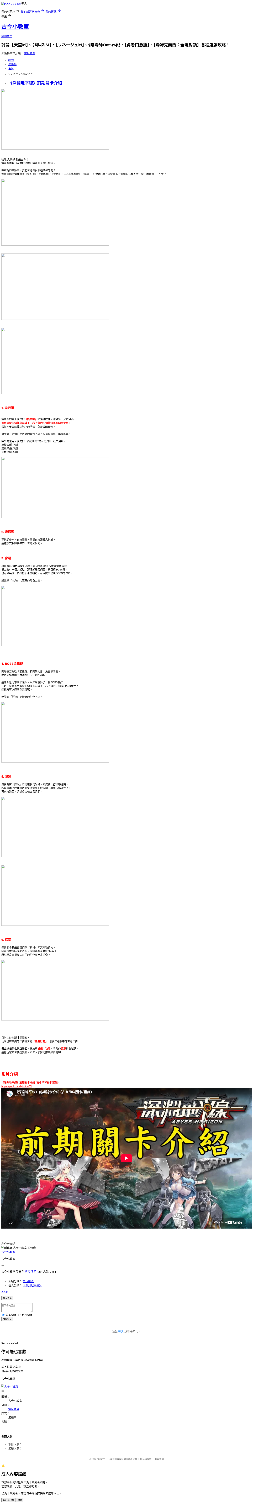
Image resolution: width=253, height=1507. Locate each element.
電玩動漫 (29, 53)
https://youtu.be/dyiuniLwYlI (16, 1086)
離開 (20, 1500)
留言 (36, 1271)
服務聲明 (159, 1459)
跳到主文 (6, 36)
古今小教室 (15, 27)
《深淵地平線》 (32, 1285)
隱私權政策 (145, 1459)
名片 (11, 68)
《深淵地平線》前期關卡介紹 (35, 83)
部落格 (12, 64)
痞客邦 (29, 1271)
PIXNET (101, 1459)
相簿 (11, 60)
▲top (4, 1291)
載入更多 (7, 1298)
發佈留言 (7, 1319)
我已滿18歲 (8, 1500)
